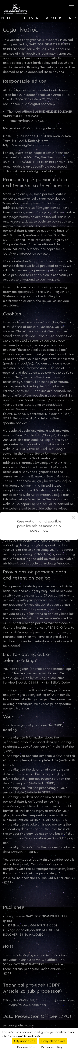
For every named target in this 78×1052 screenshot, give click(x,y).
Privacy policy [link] (51, 1047)
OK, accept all (24, 1041)
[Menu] (72, 5)
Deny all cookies (53, 1041)
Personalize (26, 1047)
